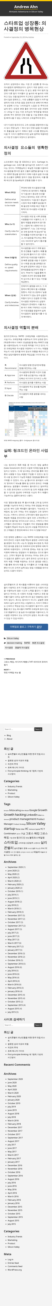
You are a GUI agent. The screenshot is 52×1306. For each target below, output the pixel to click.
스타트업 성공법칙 (25, 843)
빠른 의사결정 (38, 643)
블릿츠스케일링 (37, 837)
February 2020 (14, 884)
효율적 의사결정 (22, 647)
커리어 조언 (29, 852)
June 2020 (12, 870)
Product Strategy (19, 824)
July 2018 (12, 905)
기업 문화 (12, 838)
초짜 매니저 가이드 (16, 767)
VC (26, 829)
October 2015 (14, 1001)
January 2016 (13, 991)
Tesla (17, 829)
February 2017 (14, 946)
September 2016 (15, 963)
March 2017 (13, 943)
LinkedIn (32, 815)
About (9, 739)
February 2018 (14, 912)
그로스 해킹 (33, 833)
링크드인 (21, 837)
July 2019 (12, 894)
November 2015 (15, 998)
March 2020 (13, 881)
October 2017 (14, 922)
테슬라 (37, 851)
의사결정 (9, 647)
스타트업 (11, 842)
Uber (23, 829)
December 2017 (15, 915)
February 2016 (14, 988)
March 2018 (13, 908)
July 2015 (12, 1012)
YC (42, 828)
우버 (43, 848)
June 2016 (12, 974)
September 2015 (15, 1005)
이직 (12, 852)
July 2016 (12, 970)
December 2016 (15, 953)
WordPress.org (15, 1269)
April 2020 (12, 877)
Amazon (6, 810)
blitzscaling (15, 810)
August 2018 (13, 901)
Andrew (31, 37)
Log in (10, 1259)
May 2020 (12, 874)
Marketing (12, 790)
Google (33, 810)
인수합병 (17, 852)
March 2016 (13, 984)
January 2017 (13, 950)
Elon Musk (25, 810)
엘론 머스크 (36, 848)
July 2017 (12, 932)
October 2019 (14, 891)
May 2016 (12, 977)
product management (23, 819)
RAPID (27, 643)
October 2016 (14, 960)
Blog (9, 735)
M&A (40, 815)
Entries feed (13, 1263)
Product (11, 793)
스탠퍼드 (37, 843)
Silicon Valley (13, 638)
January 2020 (13, 888)
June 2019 (12, 898)
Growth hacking (15, 814)
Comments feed (15, 1266)
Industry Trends (15, 786)
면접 (27, 838)
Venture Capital (34, 829)
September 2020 (15, 867)
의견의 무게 (13, 764)
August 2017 (13, 929)
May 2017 (12, 939)
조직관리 (23, 852)
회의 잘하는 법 (15, 855)
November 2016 (15, 956)
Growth (42, 810)
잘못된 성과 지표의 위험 (18, 760)
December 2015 (15, 994)
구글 (23, 833)
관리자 (18, 834)
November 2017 (15, 919)
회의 (8, 855)
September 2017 (15, 925)
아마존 (30, 848)
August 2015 (13, 1008)
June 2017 (12, 936)
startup (9, 828)
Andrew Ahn (26, 6)
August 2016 (13, 967)
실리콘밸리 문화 (20, 848)
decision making (14, 643)
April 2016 (12, 981)
